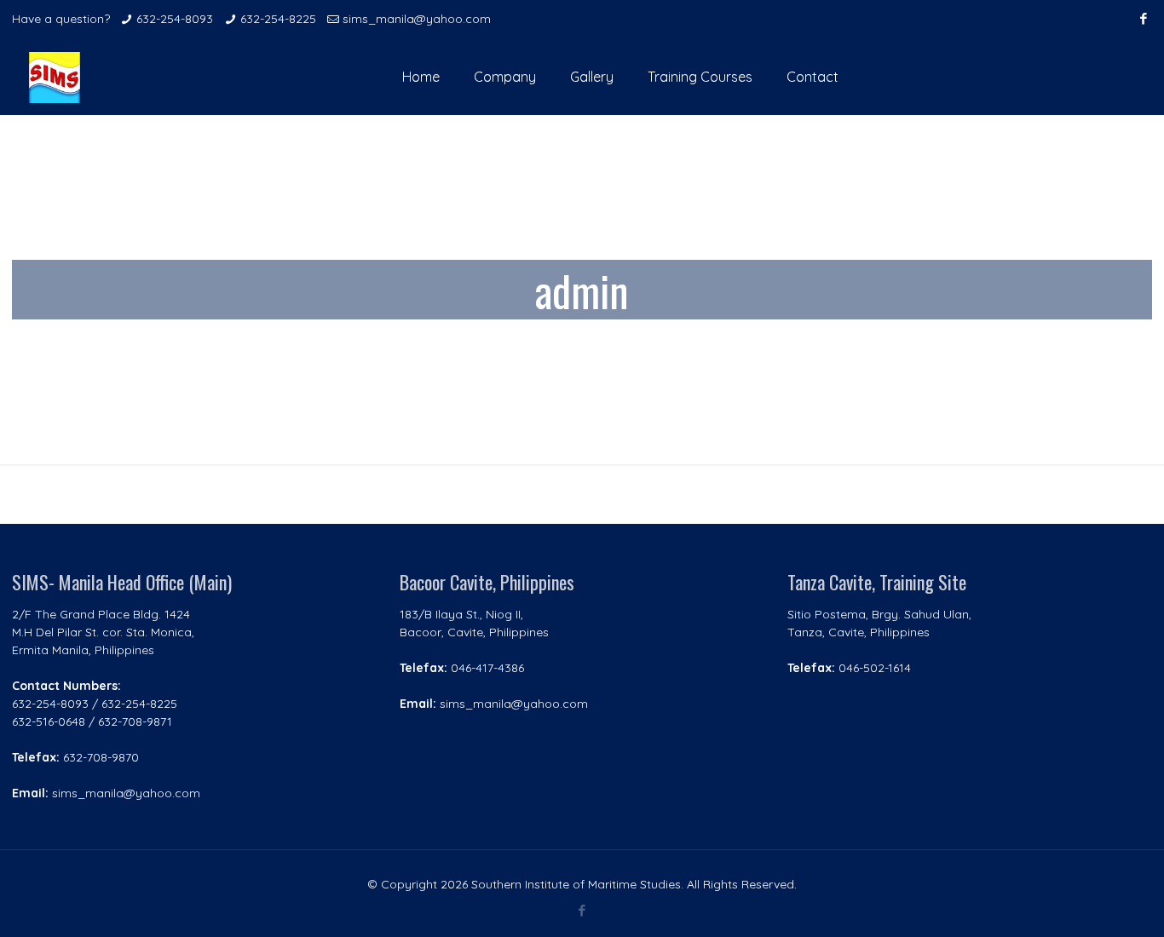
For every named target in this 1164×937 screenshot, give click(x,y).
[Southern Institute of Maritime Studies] (54, 76)
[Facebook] (1143, 18)
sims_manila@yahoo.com (417, 18)
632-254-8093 (174, 18)
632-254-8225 (278, 18)
